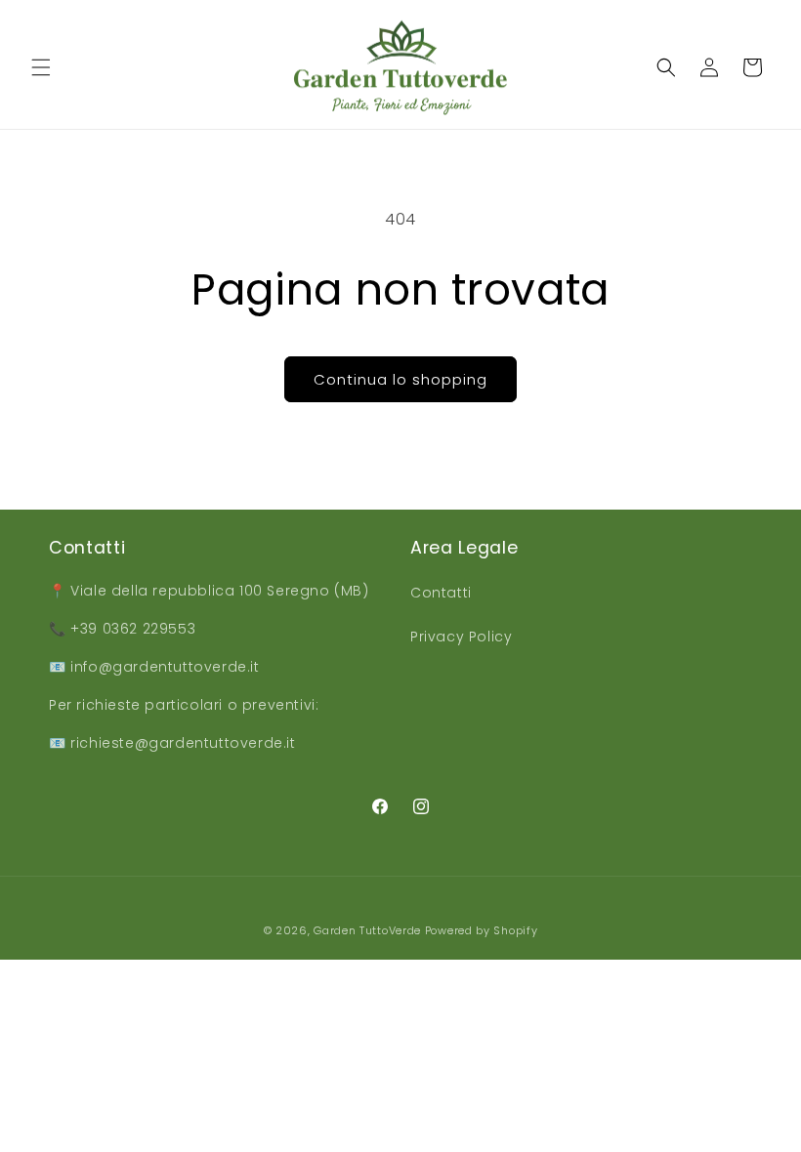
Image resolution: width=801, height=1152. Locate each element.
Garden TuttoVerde (367, 930)
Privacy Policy (461, 636)
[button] (41, 67)
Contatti (441, 592)
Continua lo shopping (400, 379)
